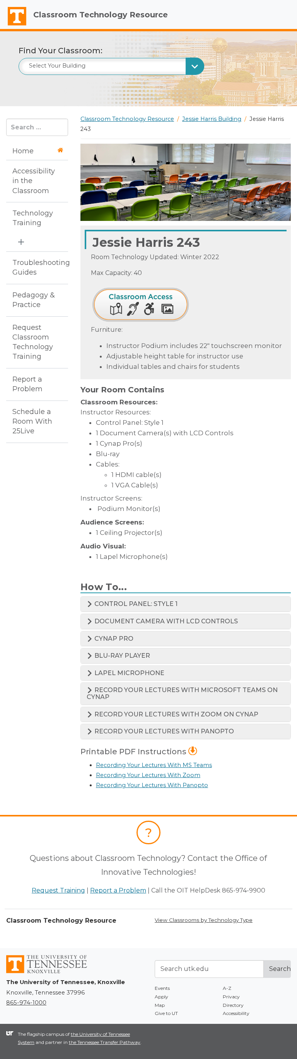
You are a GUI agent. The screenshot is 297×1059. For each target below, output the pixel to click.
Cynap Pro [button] (113, 638)
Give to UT (166, 1013)
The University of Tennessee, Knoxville (13, 25)
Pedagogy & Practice (33, 300)
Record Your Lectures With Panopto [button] (163, 731)
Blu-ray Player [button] (121, 655)
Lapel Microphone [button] (128, 673)
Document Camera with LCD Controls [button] (165, 621)
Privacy (231, 997)
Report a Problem (27, 384)
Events (162, 988)
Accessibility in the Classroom (33, 181)
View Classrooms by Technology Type (204, 920)
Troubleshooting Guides (34, 267)
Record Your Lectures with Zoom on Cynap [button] (175, 714)
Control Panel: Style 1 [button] (135, 604)
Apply (161, 997)
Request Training (58, 890)
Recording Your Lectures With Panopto (152, 785)
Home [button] (23, 151)
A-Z (227, 988)
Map (160, 1005)
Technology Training (32, 218)
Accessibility (236, 1013)
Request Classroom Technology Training (32, 342)
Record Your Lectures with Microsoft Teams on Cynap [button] (182, 693)
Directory (233, 1005)
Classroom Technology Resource (100, 14)
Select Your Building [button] (57, 65)
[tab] (185, 604)
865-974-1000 (26, 1002)
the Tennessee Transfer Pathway (104, 1042)
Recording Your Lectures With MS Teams (154, 765)
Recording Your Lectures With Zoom (148, 775)
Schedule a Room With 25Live (32, 421)
